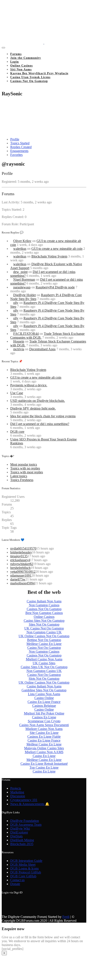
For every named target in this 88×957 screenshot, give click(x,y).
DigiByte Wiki (20, 828)
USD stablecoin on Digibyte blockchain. (37, 400)
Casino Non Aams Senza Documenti (44, 725)
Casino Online (44, 698)
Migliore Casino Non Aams (44, 729)
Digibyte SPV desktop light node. (33, 408)
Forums (16, 54)
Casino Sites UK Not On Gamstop (44, 667)
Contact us (17, 880)
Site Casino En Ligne (44, 733)
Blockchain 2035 (21, 844)
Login (14, 61)
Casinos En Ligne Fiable (44, 736)
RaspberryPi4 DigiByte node (55, 287)
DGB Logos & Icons (24, 868)
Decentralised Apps (42, 349)
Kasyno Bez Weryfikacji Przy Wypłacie (39, 73)
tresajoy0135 (19, 556)
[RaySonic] (18, 132)
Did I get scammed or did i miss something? (39, 424)
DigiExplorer (19, 832)
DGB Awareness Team (25, 824)
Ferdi (65, 917)
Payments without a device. (28, 385)
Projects (15, 788)
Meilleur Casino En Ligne (44, 644)
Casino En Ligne (44, 756)
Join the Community (25, 57)
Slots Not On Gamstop (44, 678)
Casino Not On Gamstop (44, 647)
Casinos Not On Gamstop (29, 81)
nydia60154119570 (23, 548)
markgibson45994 (22, 583)
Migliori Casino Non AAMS (44, 752)
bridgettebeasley (21, 552)
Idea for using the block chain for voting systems (43, 416)
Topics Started (19, 143)
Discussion (17, 796)
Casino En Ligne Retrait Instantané (44, 763)
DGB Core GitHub (23, 876)
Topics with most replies (26, 472)
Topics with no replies (25, 468)
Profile (14, 139)
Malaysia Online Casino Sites (44, 748)
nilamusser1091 (20, 575)
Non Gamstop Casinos (44, 605)
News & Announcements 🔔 (29, 804)
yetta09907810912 (22, 571)
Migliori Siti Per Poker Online (44, 713)
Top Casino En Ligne (44, 767)
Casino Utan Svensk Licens (30, 77)
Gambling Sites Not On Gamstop (44, 690)
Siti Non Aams (21, 69)
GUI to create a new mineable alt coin (56, 248)
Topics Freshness (21, 480)
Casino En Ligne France (44, 702)
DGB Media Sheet (22, 864)
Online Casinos (21, 65)
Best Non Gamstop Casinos (44, 613)
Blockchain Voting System (49, 256)
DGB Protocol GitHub (25, 872)
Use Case (16, 393)
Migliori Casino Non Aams (44, 659)
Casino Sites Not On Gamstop (44, 620)
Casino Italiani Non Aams (44, 601)
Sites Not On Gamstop (44, 624)
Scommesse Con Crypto (44, 721)
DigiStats (16, 836)
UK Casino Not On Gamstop (44, 628)
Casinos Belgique (44, 705)
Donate (15, 884)
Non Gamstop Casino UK (44, 632)
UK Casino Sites (44, 663)
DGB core (17, 431)
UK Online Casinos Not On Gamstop (44, 636)
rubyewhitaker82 (21, 564)
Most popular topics (23, 464)
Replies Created (21, 147)
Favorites (16, 155)
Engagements (19, 151)
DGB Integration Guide (26, 861)
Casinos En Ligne (44, 717)
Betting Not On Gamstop (44, 640)
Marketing (17, 792)
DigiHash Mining (22, 840)
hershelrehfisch (20, 568)
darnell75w (17, 579)
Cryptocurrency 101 (23, 800)
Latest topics (18, 476)
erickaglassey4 (20, 560)
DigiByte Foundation (24, 821)
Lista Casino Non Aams (44, 694)
